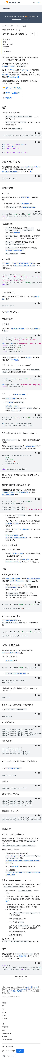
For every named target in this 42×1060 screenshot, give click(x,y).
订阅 (20, 1051)
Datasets (6, 8)
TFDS (12, 70)
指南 (24, 26)
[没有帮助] (19, 29)
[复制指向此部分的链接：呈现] (8, 569)
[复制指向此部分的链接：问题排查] (13, 829)
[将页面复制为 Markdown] (32, 34)
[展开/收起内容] (10, 39)
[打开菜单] (3, 2)
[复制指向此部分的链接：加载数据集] (15, 188)
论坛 (3, 1009)
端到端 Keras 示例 (16, 554)
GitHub (4, 1012)
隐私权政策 (9, 1047)
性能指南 (26, 559)
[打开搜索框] (34, 2)
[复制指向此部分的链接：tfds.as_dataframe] (20, 574)
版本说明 (4, 1030)
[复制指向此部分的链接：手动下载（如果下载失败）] (27, 835)
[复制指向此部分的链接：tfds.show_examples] (22, 616)
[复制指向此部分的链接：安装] (8, 108)
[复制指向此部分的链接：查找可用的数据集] (22, 162)
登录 (38, 2)
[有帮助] (16, 29)
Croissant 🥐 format (25, 16)
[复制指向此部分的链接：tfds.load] (11, 193)
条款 (3, 1047)
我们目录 (28, 357)
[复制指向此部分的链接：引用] (8, 949)
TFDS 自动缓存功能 (22, 529)
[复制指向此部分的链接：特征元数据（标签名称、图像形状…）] (36, 705)
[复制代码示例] (38, 133)
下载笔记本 (8, 98)
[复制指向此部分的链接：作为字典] (11, 324)
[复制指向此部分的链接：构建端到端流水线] (19, 546)
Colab (30, 581)
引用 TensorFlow (7, 1039)
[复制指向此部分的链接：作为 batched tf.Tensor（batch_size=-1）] (3, 436)
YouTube (4, 1018)
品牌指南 (4, 1036)
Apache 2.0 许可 (24, 989)
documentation (16, 19)
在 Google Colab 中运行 (13, 88)
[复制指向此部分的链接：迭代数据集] (15, 319)
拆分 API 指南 (16, 232)
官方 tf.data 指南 (13, 77)
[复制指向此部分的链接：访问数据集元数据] (22, 645)
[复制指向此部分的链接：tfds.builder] (14, 259)
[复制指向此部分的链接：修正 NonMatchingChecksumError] (33, 880)
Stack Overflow (6, 1033)
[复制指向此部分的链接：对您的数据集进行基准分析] (32, 485)
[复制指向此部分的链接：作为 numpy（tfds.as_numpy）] (31, 394)
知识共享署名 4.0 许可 (32, 987)
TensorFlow (5, 26)
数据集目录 (23, 956)
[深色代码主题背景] (35, 133)
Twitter (4, 1015)
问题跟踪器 (5, 1027)
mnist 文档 (14, 360)
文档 (7, 312)
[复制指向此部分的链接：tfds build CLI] (17, 292)
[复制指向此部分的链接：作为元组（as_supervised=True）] (34, 365)
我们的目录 (16, 866)
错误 (7, 901)
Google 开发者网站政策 (15, 991)
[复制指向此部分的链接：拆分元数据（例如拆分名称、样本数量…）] (3, 764)
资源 (12, 26)
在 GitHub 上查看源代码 (12, 93)
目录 (30, 172)
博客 (3, 1006)
